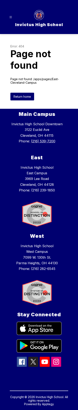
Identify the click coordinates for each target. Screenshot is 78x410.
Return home (22, 96)
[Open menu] (10, 17)
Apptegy (48, 404)
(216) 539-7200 (43, 141)
